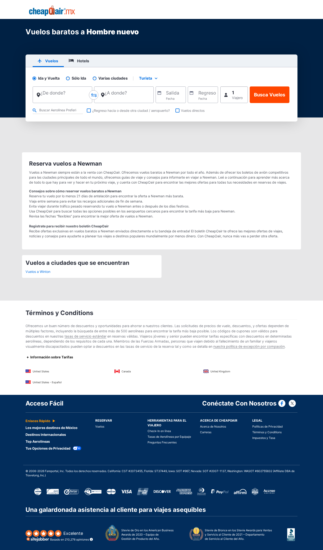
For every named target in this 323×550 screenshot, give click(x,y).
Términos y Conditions (267, 432)
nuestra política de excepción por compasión (249, 346)
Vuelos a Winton (38, 272)
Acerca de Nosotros (213, 426)
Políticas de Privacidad (267, 426)
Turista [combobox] (145, 78)
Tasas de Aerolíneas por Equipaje (169, 436)
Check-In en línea (159, 431)
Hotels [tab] (83, 61)
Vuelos (99, 426)
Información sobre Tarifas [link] (51, 357)
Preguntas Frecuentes (162, 442)
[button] (234, 94)
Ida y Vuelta (49, 78)
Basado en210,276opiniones (69, 536)
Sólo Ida (79, 78)
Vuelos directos (193, 110)
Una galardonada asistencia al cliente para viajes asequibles (116, 509)
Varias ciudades (113, 78)
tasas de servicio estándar (85, 336)
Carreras (205, 432)
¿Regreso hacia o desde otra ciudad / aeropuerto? (131, 110)
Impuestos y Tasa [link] (263, 438)
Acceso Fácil (44, 403)
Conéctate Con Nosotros (239, 403)
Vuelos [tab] (51, 61)
